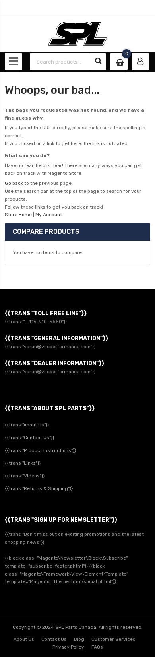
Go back (14, 183)
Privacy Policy (68, 647)
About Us (24, 639)
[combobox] (60, 62)
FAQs (97, 647)
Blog (79, 639)
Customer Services (113, 639)
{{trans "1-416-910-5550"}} (36, 321)
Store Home (18, 214)
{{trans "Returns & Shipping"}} (39, 488)
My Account (48, 214)
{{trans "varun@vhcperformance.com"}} (50, 346)
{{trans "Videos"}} (25, 476)
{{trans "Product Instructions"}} (40, 450)
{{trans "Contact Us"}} (29, 437)
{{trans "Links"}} (23, 463)
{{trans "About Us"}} (27, 425)
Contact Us (54, 639)
